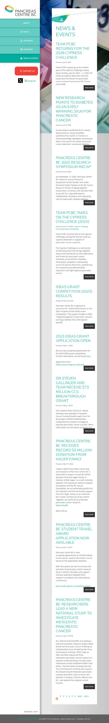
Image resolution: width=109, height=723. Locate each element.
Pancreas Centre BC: (28, 719)
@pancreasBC (62, 505)
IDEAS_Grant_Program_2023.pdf (70, 364)
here (88, 356)
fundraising (74, 229)
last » (86, 696)
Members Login (31, 712)
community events (62, 229)
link (90, 427)
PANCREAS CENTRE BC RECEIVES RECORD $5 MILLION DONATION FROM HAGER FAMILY (74, 450)
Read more (90, 88)
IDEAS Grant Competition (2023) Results (74, 291)
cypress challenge (81, 226)
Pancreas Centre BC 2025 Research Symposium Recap (73, 162)
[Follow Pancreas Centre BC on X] (20, 81)
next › (79, 696)
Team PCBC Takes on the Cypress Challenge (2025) (72, 217)
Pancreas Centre (20, 10)
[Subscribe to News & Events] (57, 699)
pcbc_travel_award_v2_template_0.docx (73, 586)
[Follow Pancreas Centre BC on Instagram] (30, 80)
